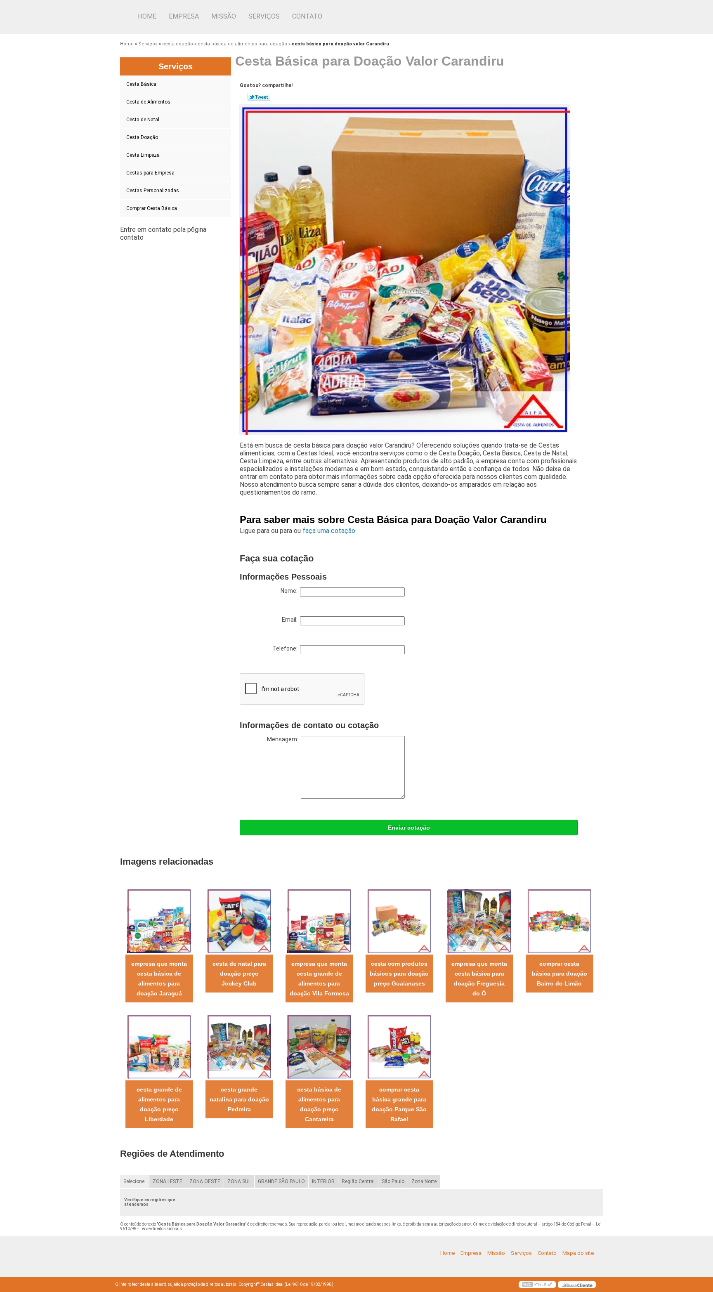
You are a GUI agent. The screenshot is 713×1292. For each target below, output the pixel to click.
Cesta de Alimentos (148, 102)
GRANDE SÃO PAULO (281, 1181)
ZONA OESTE (204, 1181)
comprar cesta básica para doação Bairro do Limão (559, 973)
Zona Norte (424, 1181)
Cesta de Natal (142, 120)
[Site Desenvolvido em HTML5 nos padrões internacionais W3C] (537, 1284)
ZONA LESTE (167, 1181)
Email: (291, 619)
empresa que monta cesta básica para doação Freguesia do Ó (479, 978)
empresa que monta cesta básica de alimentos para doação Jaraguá (159, 978)
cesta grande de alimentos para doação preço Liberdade (159, 1104)
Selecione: (134, 1181)
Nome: (290, 590)
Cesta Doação (142, 137)
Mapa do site (578, 1253)
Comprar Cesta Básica (151, 208)
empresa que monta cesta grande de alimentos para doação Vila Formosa (319, 978)
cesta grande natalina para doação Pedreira (239, 1099)
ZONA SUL (239, 1181)
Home (147, 16)
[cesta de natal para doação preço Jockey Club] (239, 920)
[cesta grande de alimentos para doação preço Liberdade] (159, 1046)
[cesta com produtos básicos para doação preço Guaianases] (399, 920)
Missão (223, 16)
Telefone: (286, 648)
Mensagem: (284, 739)
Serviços (264, 16)
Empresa (184, 16)
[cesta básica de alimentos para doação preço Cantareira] (319, 1046)
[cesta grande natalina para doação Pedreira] (239, 1046)
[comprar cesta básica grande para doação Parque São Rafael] (399, 1046)
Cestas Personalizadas (152, 190)
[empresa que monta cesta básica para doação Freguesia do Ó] (479, 920)
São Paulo (393, 1181)
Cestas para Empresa (150, 173)
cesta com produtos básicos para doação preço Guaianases (399, 973)
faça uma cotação (328, 531)
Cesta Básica (141, 84)
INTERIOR (323, 1181)
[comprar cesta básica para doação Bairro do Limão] (559, 920)
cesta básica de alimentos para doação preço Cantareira (319, 1104)
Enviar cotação (409, 827)
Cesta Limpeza (143, 155)
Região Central (358, 1181)
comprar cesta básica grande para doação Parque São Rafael (399, 1104)
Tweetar (259, 97)
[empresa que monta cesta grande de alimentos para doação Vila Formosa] (319, 920)
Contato (307, 16)
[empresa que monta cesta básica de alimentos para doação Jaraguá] (159, 920)
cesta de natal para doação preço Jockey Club (239, 973)
